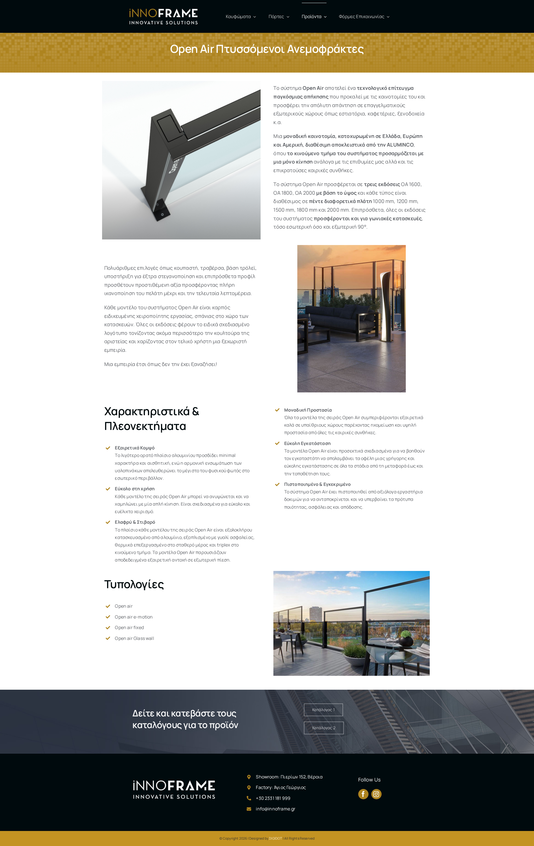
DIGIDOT (275, 838)
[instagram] (376, 794)
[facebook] (363, 794)
